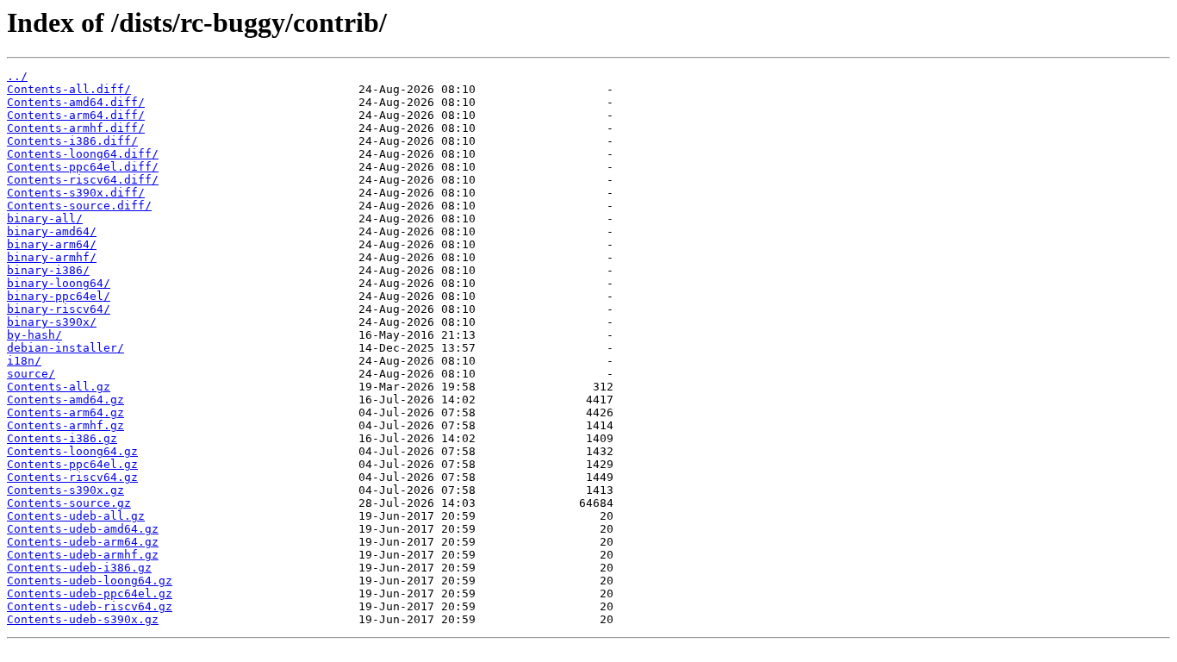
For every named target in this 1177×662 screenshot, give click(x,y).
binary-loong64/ (58, 283)
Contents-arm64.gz (65, 412)
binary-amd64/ (52, 231)
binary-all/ (45, 218)
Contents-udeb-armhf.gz (83, 554)
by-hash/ (34, 334)
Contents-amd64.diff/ (76, 102)
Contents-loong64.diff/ (83, 153)
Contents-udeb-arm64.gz (83, 541)
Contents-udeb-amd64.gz (83, 528)
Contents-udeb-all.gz (76, 515)
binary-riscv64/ (58, 309)
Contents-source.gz (69, 502)
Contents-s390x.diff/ (76, 192)
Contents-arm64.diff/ (76, 115)
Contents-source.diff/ (79, 205)
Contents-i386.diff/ (72, 140)
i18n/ (24, 360)
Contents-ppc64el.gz (72, 464)
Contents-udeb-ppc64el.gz (89, 593)
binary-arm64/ (52, 244)
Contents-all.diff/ (69, 89)
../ (17, 76)
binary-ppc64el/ (58, 296)
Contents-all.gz (58, 386)
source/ (31, 373)
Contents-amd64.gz (65, 399)
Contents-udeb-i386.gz (79, 567)
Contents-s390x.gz (65, 490)
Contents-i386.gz (62, 438)
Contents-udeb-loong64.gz (89, 580)
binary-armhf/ (52, 257)
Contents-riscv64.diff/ (83, 179)
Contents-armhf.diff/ (76, 128)
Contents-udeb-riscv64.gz (89, 606)
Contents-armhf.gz (65, 425)
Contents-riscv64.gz (72, 477)
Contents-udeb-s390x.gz (83, 619)
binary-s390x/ (52, 321)
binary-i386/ (48, 270)
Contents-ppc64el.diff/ (83, 166)
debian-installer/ (65, 347)
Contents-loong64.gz (72, 451)
